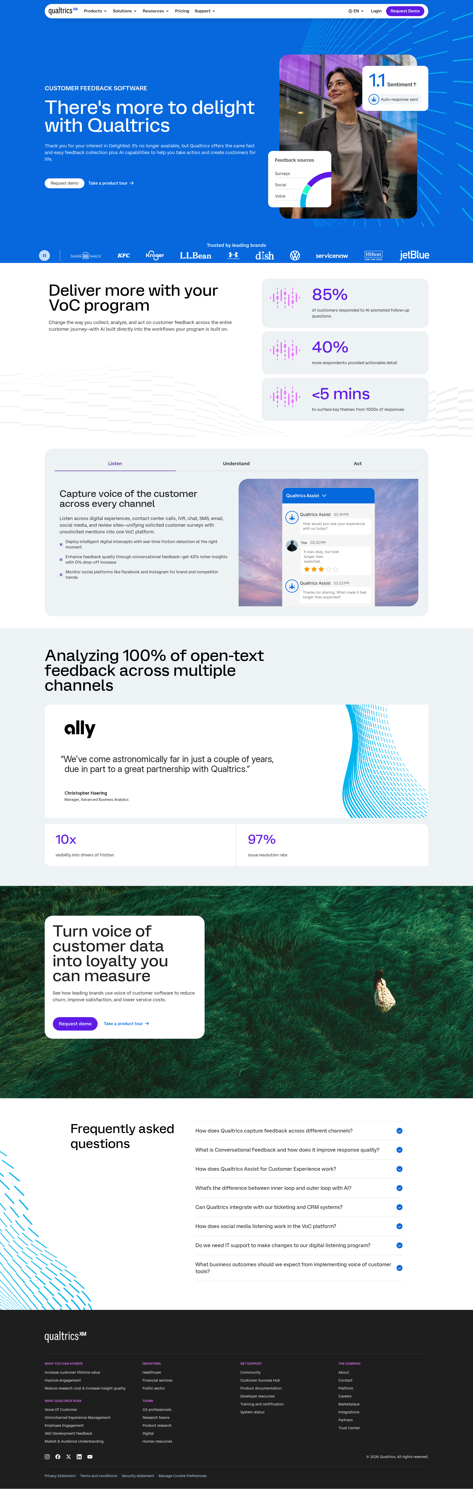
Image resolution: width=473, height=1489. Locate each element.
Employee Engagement (64, 1426)
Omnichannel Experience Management (77, 1418)
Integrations (348, 1412)
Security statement (138, 1476)
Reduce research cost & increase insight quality (85, 1388)
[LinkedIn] (79, 1456)
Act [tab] (358, 463)
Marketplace (349, 1404)
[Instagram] (47, 1456)
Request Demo (405, 11)
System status (252, 1412)
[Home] (63, 11)
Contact (345, 1380)
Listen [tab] (115, 463)
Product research (157, 1426)
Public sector (154, 1388)
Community (250, 1372)
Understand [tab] (236, 463)
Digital (148, 1434)
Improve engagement (63, 1380)
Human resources (157, 1442)
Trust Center (349, 1428)
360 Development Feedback (68, 1434)
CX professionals (157, 1410)
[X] (68, 1456)
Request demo (64, 183)
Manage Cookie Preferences (183, 1476)
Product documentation (261, 1388)
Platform (345, 1388)
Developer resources (257, 1396)
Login (376, 11)
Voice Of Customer (61, 1410)
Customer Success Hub (260, 1380)
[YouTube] (89, 1456)
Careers (344, 1396)
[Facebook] (57, 1456)
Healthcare (152, 1372)
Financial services (157, 1380)
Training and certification (262, 1404)
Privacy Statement (60, 1476)
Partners (345, 1420)
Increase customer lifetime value (72, 1372)
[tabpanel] (236, 542)
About (343, 1372)
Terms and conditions (98, 1476)
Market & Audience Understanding (74, 1442)
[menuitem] (95, 11)
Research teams (156, 1418)
